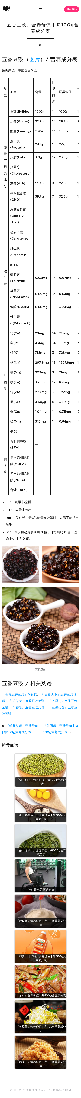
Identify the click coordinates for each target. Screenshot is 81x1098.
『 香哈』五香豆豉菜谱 (27, 707)
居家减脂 (71, 9)
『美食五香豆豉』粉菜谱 (19, 694)
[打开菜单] (40, 9)
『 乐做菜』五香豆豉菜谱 (26, 701)
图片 (34, 59)
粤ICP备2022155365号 (38, 1090)
